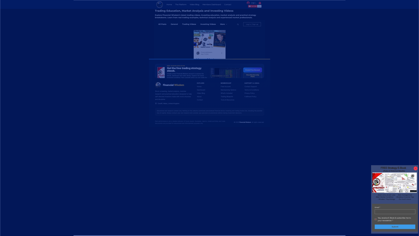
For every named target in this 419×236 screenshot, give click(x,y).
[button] (415, 168)
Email (377, 207)
